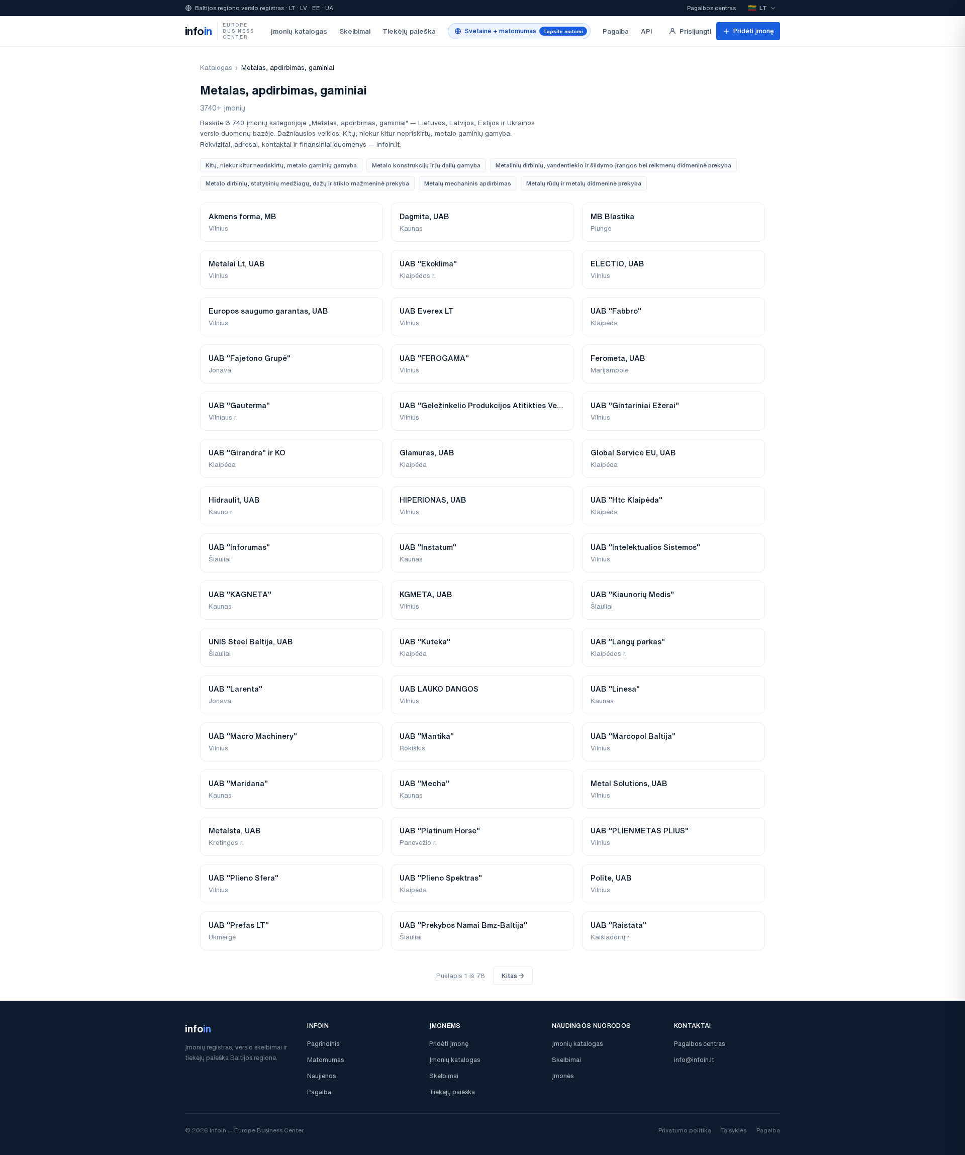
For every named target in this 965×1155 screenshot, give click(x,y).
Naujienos (321, 1076)
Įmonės (562, 1076)
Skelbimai (354, 31)
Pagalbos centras (711, 8)
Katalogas (216, 67)
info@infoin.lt (694, 1059)
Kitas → (513, 976)
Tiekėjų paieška (409, 31)
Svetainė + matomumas (523, 31)
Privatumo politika (684, 1130)
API (646, 31)
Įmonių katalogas (298, 31)
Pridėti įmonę (753, 31)
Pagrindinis (323, 1043)
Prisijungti (695, 31)
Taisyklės (733, 1130)
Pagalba (616, 31)
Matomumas (325, 1059)
